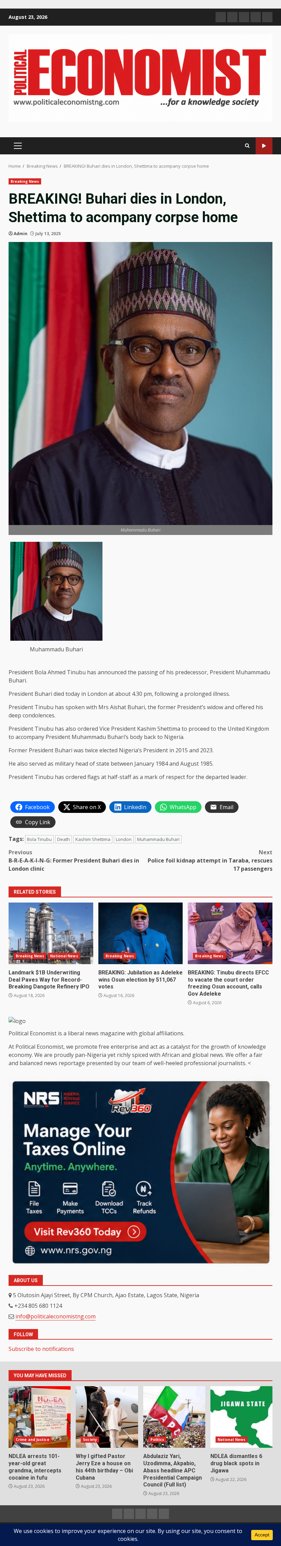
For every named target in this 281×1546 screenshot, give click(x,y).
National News (64, 956)
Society (90, 1439)
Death (63, 839)
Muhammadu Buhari (158, 839)
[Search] (247, 145)
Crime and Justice (32, 1439)
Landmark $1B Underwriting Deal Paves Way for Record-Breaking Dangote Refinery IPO (51, 933)
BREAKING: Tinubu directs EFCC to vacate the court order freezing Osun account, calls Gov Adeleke (230, 933)
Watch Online (264, 146)
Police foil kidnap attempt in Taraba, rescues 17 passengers (210, 860)
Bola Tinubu (39, 839)
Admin (20, 234)
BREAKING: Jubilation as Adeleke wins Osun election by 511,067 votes (140, 933)
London (124, 839)
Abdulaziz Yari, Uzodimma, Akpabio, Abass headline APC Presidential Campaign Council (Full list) (174, 1417)
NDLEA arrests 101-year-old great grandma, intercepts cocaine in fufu (40, 1417)
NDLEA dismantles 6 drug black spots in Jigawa (241, 1417)
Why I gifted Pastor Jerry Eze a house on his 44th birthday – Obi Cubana (107, 1417)
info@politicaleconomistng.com (55, 1316)
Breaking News (25, 181)
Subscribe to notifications (41, 1349)
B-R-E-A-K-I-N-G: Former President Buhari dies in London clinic (74, 860)
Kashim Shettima (92, 839)
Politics (157, 1439)
